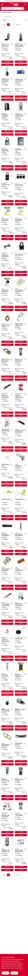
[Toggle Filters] (26, 20)
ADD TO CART (7, 61)
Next (18, 24)
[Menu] (2, 4)
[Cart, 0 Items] (25, 4)
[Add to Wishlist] (12, 44)
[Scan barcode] (26, 8)
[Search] (23, 8)
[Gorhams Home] (14, 4)
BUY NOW (7, 64)
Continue (5, 973)
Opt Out (14, 973)
